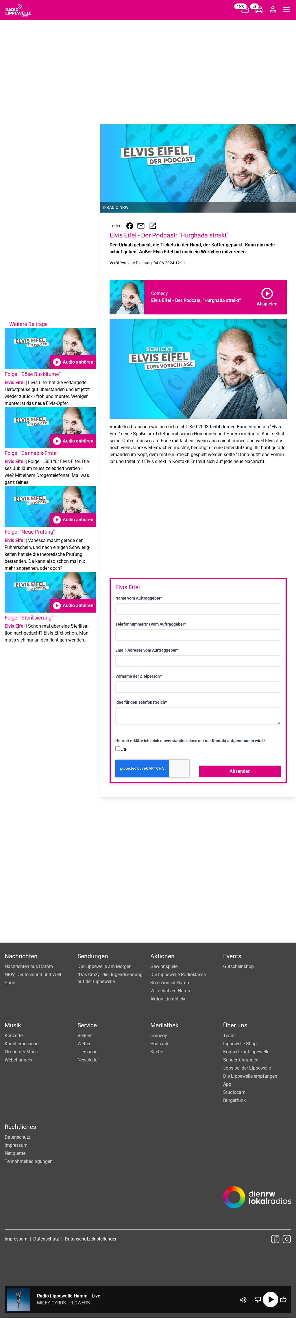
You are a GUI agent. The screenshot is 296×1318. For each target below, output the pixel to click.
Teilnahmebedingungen (29, 1161)
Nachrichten (21, 956)
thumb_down (257, 1299)
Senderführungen (240, 1060)
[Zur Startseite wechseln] (18, 10)
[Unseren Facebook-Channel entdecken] (275, 1239)
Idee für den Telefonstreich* (141, 702)
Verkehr (85, 1035)
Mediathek (164, 1025)
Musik (13, 1025)
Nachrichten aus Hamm (29, 966)
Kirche (156, 1052)
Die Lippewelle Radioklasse (178, 974)
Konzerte (14, 1035)
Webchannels (18, 1060)
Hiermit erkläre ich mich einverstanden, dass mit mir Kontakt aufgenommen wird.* (190, 740)
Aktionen (162, 956)
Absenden (240, 771)
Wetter (83, 1043)
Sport (10, 982)
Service (87, 1025)
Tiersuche (87, 1052)
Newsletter (88, 1060)
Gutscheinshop (238, 966)
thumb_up (283, 1299)
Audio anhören (72, 362)
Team (229, 1035)
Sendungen (92, 956)
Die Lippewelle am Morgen (104, 966)
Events (232, 956)
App (227, 1084)
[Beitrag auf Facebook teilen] (129, 225)
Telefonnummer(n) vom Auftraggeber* (150, 624)
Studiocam (234, 1092)
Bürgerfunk (234, 1100)
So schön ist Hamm (170, 982)
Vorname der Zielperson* (138, 676)
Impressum (16, 1145)
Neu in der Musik (22, 1052)
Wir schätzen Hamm (171, 990)
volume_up (243, 1300)
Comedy (158, 1035)
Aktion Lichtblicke (168, 999)
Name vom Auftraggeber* (138, 598)
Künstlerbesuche (21, 1043)
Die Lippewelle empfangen (250, 1076)
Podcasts (159, 1043)
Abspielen (267, 296)
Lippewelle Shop (240, 1043)
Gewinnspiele (163, 966)
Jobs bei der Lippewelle (247, 1068)
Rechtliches (20, 1126)
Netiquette (15, 1153)
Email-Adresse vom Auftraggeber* (146, 650)
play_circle (270, 1299)
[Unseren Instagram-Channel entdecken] (286, 1239)
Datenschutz (17, 1137)
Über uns (235, 1025)
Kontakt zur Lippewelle (246, 1052)
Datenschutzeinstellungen (91, 1239)
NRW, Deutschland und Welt (33, 974)
